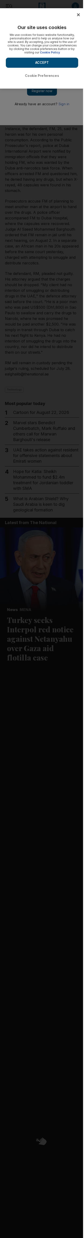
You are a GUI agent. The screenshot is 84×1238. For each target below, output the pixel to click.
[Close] (78, 15)
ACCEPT (42, 62)
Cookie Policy (50, 52)
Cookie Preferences (42, 76)
